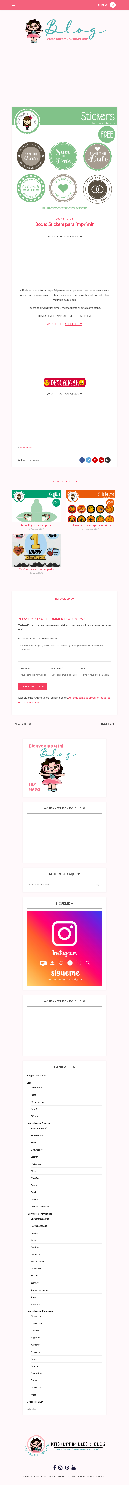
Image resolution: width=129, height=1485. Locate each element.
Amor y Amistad (38, 1128)
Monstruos (36, 1316)
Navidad (35, 1178)
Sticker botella (37, 1261)
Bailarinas (35, 1359)
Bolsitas (34, 1232)
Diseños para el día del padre (36, 569)
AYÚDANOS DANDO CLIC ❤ (64, 323)
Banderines (36, 1268)
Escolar (34, 1156)
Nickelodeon (36, 1323)
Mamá (34, 1171)
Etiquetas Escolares (40, 1218)
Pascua (34, 1199)
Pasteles (34, 1109)
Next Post (107, 724)
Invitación (35, 1254)
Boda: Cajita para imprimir (36, 525)
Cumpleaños (36, 1149)
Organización (37, 1101)
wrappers (35, 1304)
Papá (33, 1192)
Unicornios (36, 1330)
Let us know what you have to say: (38, 639)
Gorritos (35, 1247)
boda (29, 460)
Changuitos (36, 1373)
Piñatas (34, 1116)
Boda (59, 219)
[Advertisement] (64, 81)
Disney (34, 1380)
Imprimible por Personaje (40, 1311)
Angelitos (35, 1337)
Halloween (36, 1163)
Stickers (68, 219)
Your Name (25, 668)
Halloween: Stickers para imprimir (90, 525)
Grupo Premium (35, 1401)
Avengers (35, 1351)
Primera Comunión (40, 1206)
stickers (35, 460)
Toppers (34, 1297)
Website (85, 668)
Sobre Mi (31, 1408)
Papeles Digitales (39, 1225)
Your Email (56, 668)
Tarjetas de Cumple (40, 1289)
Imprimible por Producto (39, 1213)
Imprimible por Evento (38, 1123)
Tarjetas (34, 1282)
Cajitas (34, 1239)
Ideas (33, 1094)
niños (33, 1394)
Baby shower (37, 1135)
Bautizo (34, 1185)
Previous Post (24, 724)
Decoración (36, 1087)
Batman (34, 1366)
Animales (35, 1344)
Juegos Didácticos (36, 1075)
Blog (29, 1082)
